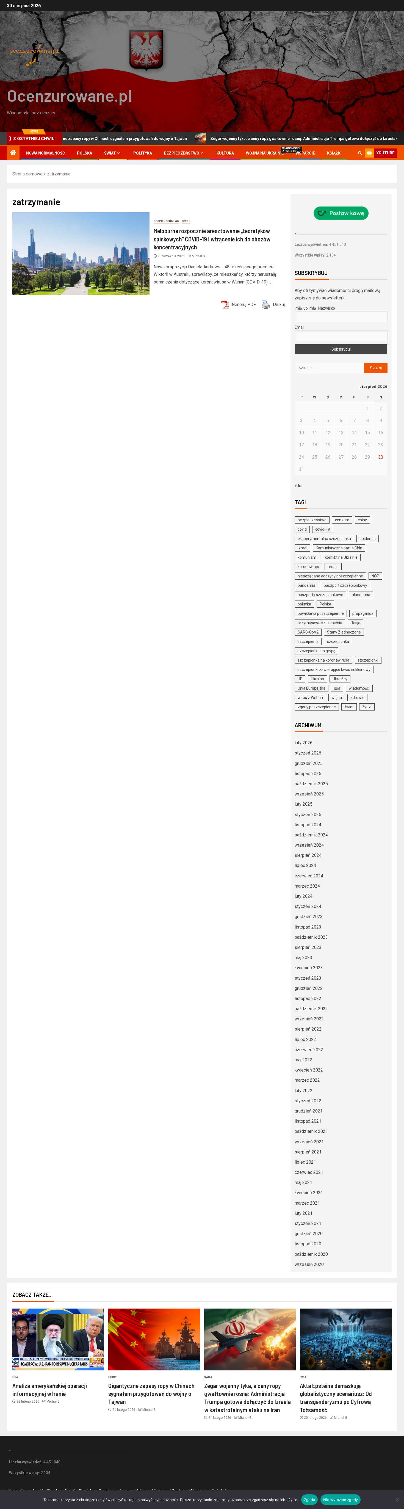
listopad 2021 (308, 1121)
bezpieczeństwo (312, 520)
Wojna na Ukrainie (265, 153)
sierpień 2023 (308, 947)
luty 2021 (303, 1213)
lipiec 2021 (305, 1162)
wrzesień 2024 (309, 845)
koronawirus (308, 567)
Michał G (198, 256)
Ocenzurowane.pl (69, 95)
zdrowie (357, 697)
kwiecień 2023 (309, 967)
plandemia (361, 595)
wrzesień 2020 (309, 1264)
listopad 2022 (308, 998)
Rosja (355, 623)
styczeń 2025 (308, 814)
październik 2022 (311, 1008)
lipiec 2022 (305, 1039)
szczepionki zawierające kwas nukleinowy (334, 669)
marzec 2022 (307, 1080)
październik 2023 (311, 937)
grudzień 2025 (309, 763)
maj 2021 (303, 1182)
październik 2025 (311, 783)
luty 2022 (303, 1090)
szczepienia (308, 641)
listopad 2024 (308, 824)
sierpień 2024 (308, 855)
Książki (334, 153)
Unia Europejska (311, 688)
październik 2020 (311, 1254)
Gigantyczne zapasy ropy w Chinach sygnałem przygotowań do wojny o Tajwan (151, 1393)
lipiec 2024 (305, 865)
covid (302, 529)
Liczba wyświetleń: (312, 244)
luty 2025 (303, 804)
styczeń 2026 (308, 753)
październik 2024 (311, 835)
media (333, 567)
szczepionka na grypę (316, 651)
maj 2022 (303, 1059)
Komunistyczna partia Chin (339, 548)
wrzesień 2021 (309, 1141)
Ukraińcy (340, 679)
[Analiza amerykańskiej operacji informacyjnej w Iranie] (58, 1339)
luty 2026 (303, 742)
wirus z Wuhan (310, 697)
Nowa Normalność (45, 153)
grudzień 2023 (309, 916)
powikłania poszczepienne (321, 613)
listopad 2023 (308, 927)
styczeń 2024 (308, 906)
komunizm (307, 557)
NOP (375, 576)
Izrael (302, 548)
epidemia (367, 538)
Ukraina (317, 679)
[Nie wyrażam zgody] (397, 1499)
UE (300, 679)
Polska (84, 153)
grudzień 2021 (309, 1111)
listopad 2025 (308, 773)
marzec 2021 (307, 1203)
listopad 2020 (308, 1243)
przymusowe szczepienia (320, 623)
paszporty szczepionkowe (320, 595)
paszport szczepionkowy (345, 585)
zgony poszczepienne (317, 707)
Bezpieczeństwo (181, 153)
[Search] (359, 153)
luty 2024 (303, 896)
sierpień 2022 (308, 1029)
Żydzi (367, 707)
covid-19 (322, 529)
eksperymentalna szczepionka (324, 538)
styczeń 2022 (308, 1100)
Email (299, 327)
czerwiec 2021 (309, 1172)
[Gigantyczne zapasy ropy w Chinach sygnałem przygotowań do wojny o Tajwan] (154, 1339)
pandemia (306, 585)
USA (15, 1377)
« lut (299, 485)
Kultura (225, 153)
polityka (304, 604)
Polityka (142, 153)
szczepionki (368, 660)
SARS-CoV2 (308, 632)
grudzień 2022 (309, 988)
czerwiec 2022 (309, 1049)
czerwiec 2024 (309, 876)
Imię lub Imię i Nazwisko (315, 308)
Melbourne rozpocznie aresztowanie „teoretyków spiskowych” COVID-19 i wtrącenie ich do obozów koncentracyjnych (212, 238)
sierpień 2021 (308, 1152)
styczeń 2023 (308, 978)
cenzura (342, 520)
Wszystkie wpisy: (310, 255)
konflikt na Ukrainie (341, 557)
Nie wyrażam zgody (340, 1499)
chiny (362, 520)
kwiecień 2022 (309, 1070)
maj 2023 (303, 957)
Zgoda (309, 1499)
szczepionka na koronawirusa (323, 660)
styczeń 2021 (308, 1223)
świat (349, 707)
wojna (336, 697)
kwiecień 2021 (309, 1192)
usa (337, 688)
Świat (110, 153)
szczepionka (338, 641)
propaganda (362, 613)
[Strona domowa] (13, 153)
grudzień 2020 (309, 1233)
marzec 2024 (307, 886)
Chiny (112, 1377)
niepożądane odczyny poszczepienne (330, 576)
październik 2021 (311, 1131)
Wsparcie (305, 153)
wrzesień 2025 (309, 794)
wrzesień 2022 (309, 1018)
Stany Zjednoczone (344, 632)
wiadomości (359, 688)
